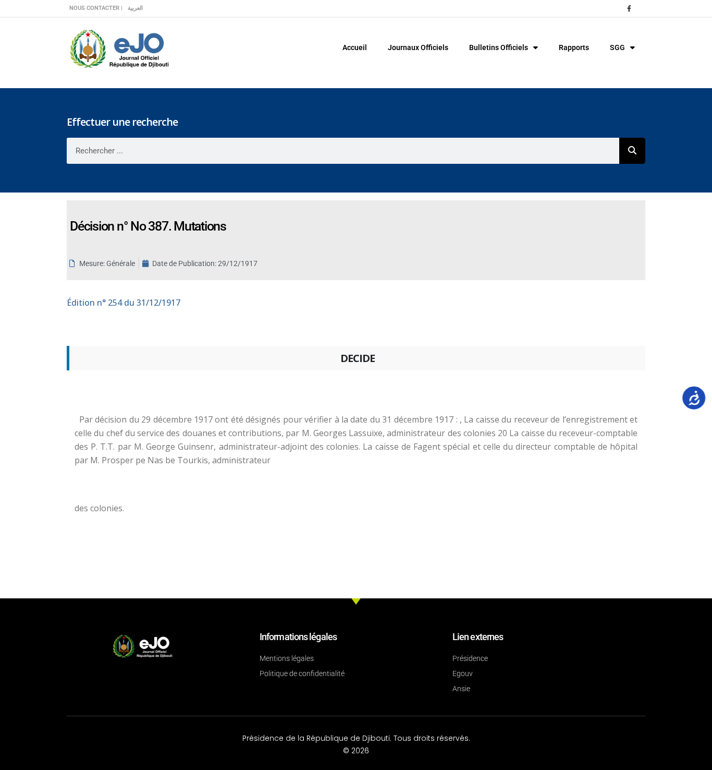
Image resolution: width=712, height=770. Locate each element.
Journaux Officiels (418, 47)
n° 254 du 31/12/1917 (123, 302)
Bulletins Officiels (498, 47)
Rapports (574, 47)
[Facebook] (629, 8)
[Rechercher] (632, 151)
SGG (617, 47)
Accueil (354, 47)
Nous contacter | (95, 8)
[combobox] (343, 151)
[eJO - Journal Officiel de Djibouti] (119, 48)
